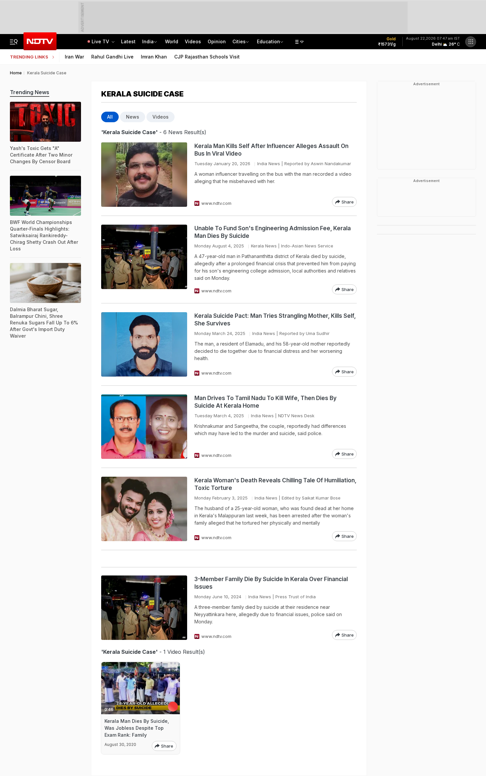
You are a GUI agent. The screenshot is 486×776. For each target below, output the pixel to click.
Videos (193, 41)
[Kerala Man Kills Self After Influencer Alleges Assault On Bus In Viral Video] (144, 174)
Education (268, 41)
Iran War (74, 56)
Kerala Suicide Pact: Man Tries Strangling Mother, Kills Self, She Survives (275, 320)
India (148, 41)
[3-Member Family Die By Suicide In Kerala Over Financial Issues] (144, 607)
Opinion (217, 41)
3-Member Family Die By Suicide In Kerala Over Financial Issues (271, 583)
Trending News (29, 92)
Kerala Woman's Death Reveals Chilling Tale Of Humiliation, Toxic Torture (275, 484)
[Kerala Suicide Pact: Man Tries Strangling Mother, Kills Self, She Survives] (144, 344)
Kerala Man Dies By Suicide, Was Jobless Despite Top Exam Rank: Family (136, 728)
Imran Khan (154, 56)
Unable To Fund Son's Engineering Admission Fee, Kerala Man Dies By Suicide (272, 232)
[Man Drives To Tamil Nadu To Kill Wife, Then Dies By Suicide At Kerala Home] (144, 426)
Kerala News (264, 245)
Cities (239, 41)
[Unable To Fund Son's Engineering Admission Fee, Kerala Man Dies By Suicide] (144, 259)
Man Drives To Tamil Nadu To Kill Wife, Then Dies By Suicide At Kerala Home (265, 402)
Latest (128, 41)
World (171, 41)
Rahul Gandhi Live (112, 56)
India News (268, 163)
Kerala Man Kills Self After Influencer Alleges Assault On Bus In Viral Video (271, 150)
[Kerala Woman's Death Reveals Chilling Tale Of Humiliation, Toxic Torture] (144, 509)
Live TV (101, 41)
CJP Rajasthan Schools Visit (207, 56)
